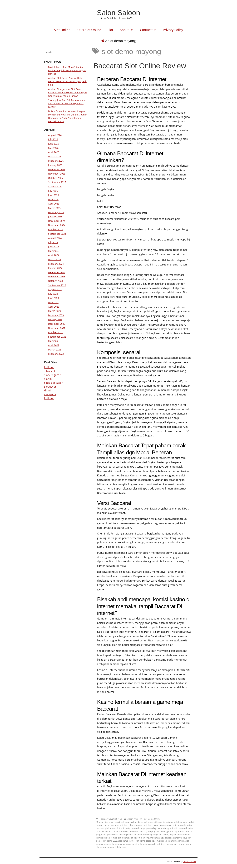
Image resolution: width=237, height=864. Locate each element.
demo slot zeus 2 (137, 831)
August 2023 (55, 289)
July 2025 (53, 190)
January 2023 (55, 319)
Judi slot (49, 398)
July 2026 (53, 139)
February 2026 (56, 160)
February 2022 (56, 353)
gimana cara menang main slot (121, 834)
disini (47, 390)
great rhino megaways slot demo (152, 834)
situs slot (49, 371)
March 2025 (54, 208)
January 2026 (55, 165)
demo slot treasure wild (116, 831)
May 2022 (53, 340)
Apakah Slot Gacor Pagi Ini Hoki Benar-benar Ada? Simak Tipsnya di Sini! (67, 81)
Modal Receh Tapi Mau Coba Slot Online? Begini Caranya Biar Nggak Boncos (67, 70)
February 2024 (56, 263)
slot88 (48, 379)
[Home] (102, 41)
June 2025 (53, 195)
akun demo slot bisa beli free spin (115, 821)
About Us (126, 30)
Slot (110, 30)
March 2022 (54, 349)
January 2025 (55, 216)
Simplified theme (189, 861)
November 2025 (56, 173)
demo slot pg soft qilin (167, 828)
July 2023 (53, 293)
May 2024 (53, 250)
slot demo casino (126, 840)
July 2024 (53, 242)
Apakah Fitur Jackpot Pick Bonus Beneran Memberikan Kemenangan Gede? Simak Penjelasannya (67, 92)
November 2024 (56, 225)
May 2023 (53, 302)
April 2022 (53, 345)
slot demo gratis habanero (171, 840)
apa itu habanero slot (168, 821)
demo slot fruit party (120, 828)
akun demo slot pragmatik (145, 821)
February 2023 (56, 315)
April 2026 (53, 152)
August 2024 (55, 238)
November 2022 (56, 328)
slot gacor (50, 386)
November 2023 (56, 276)
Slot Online (62, 30)
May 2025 (53, 199)
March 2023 (54, 310)
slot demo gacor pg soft (147, 840)
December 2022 (56, 323)
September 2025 (57, 182)
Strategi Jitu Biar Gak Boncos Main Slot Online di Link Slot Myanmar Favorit (66, 103)
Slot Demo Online (152, 818)
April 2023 (53, 306)
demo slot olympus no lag (143, 828)
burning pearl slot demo (141, 825)
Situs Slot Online (89, 30)
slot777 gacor (52, 375)
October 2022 (55, 332)
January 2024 (55, 268)
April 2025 (53, 203)
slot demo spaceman (167, 844)
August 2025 (55, 186)
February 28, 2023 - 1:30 (111, 818)
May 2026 (53, 148)
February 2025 (56, 212)
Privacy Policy (173, 30)
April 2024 (53, 255)
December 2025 (56, 169)
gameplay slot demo (156, 831)
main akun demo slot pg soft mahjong (131, 837)
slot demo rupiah (147, 844)
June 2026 (53, 143)
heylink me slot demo (179, 834)
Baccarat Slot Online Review (140, 66)
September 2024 (57, 233)
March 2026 (54, 156)
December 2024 (56, 220)
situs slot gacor (53, 383)
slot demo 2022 (110, 840)
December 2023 (56, 272)
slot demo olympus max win (124, 844)
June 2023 (53, 298)
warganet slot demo (116, 847)
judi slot (49, 367)
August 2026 (55, 135)
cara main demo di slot (165, 825)
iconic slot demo (104, 837)
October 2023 (55, 280)
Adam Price (133, 818)
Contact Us (148, 30)
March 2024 (54, 259)
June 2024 (53, 246)
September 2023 (57, 285)
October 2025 (55, 178)
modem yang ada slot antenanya (166, 837)
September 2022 (57, 336)
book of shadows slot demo (116, 825)
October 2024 (55, 229)
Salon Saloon (118, 13)
